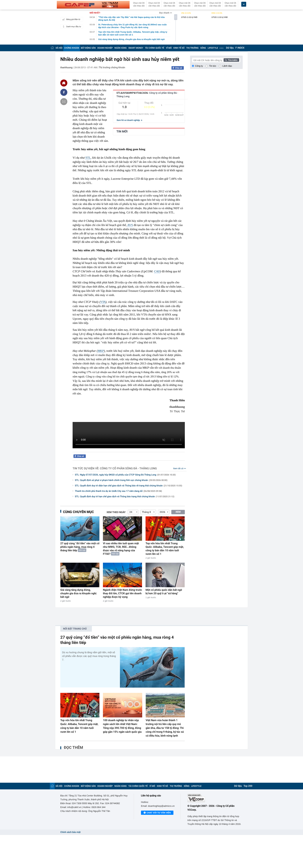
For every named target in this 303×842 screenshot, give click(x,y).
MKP (101, 350)
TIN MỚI (121, 131)
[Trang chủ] (52, 47)
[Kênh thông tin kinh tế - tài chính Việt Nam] (93, 5)
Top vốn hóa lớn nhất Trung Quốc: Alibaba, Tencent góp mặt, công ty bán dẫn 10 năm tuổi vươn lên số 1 (165, 548)
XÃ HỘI (59, 48)
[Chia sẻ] (63, 92)
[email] (63, 101)
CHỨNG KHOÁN (71, 48)
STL (88, 157)
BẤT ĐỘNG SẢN (88, 48)
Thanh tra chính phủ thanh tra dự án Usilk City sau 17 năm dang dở (118, 491)
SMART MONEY (135, 48)
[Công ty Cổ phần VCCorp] (215, 798)
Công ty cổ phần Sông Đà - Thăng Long (128, 468)
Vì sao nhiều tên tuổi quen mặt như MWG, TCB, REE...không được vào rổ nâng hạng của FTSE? (121, 548)
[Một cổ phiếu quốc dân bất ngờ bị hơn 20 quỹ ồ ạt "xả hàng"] (165, 575)
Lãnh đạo (227, 66)
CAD (157, 271)
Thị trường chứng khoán (112, 67)
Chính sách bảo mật (70, 832)
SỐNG (203, 48)
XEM (178, 512)
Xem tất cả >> (179, 468)
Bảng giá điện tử (73, 19)
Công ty (199, 66)
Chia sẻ (178, 68)
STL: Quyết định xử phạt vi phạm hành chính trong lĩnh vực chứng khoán (121, 480)
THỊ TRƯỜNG (192, 48)
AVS (130, 225)
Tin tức (212, 66)
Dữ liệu (230, 47)
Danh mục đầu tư (73, 26)
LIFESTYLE (213, 48)
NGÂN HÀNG (121, 48)
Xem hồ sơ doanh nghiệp (128, 120)
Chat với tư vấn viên (159, 812)
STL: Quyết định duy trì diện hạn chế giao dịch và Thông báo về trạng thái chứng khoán (128, 485)
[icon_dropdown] (243, 4)
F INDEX (239, 47)
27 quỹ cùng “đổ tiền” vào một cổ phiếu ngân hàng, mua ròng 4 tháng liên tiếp (79, 547)
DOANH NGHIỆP (105, 48)
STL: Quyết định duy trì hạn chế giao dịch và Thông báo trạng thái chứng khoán (124, 496)
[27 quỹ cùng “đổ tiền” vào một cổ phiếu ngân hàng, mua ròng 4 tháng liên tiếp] (79, 528)
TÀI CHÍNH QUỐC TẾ (154, 48)
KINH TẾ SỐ (178, 48)
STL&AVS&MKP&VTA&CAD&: (147, 95)
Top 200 (248, 786)
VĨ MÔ (169, 48)
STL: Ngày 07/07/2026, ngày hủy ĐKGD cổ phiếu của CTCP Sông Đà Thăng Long (125, 475)
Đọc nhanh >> (165, 13)
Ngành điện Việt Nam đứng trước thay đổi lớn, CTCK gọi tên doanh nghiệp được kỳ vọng (122, 593)
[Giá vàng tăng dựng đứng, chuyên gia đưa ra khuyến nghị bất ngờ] (79, 575)
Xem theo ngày (116, 512)
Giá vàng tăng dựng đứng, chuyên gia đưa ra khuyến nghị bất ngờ (78, 593)
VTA (103, 302)
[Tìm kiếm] (231, 60)
